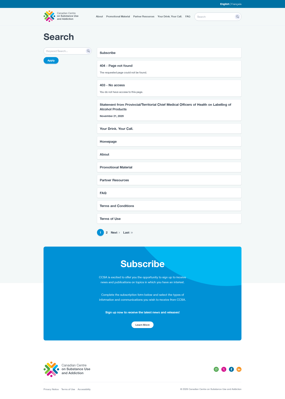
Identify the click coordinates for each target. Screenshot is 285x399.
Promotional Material (118, 16)
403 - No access (112, 85)
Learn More (142, 324)
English (224, 3)
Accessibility (84, 389)
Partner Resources (143, 16)
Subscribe (107, 53)
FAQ (187, 16)
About (99, 16)
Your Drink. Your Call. (170, 16)
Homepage (108, 141)
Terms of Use (110, 219)
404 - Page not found (116, 65)
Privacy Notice (51, 389)
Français (236, 3)
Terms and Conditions (117, 206)
